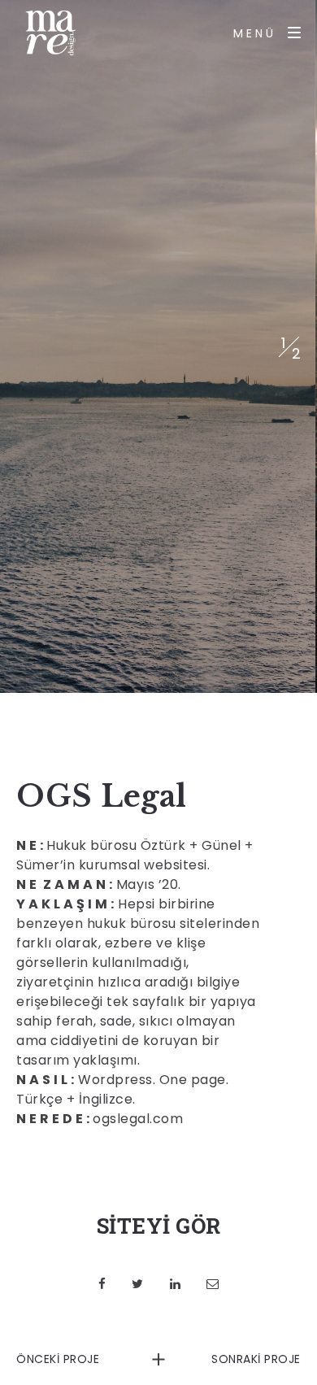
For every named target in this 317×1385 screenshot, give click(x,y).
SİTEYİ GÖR (159, 1225)
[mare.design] (48, 32)
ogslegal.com (138, 1118)
